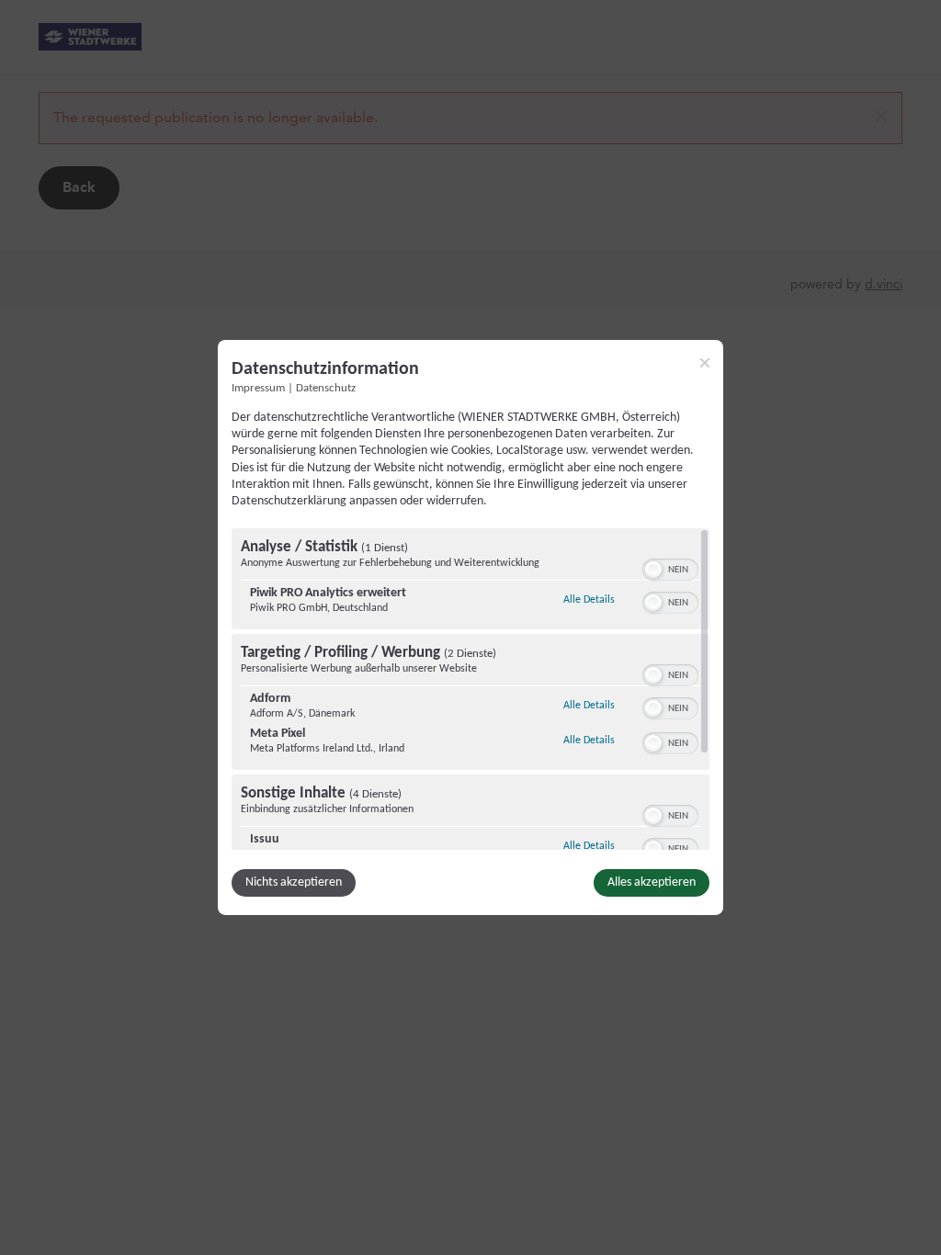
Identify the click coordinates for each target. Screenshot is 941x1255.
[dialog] (470, 627)
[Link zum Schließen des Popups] (704, 362)
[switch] (670, 568)
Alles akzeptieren (651, 882)
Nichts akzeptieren (293, 882)
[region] (470, 689)
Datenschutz (326, 388)
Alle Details (589, 599)
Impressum (258, 388)
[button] (653, 569)
